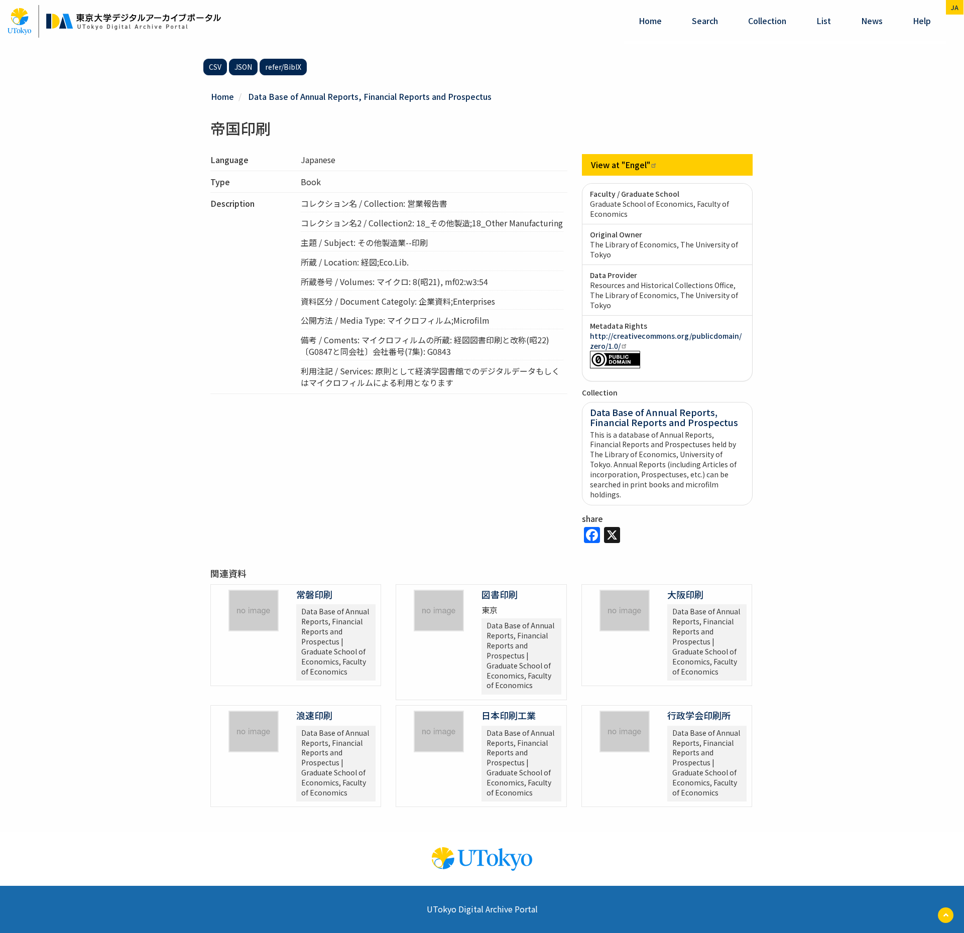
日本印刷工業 (508, 715)
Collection (767, 21)
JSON (243, 67)
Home (650, 21)
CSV (215, 67)
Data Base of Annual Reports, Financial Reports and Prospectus (370, 96)
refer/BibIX (283, 67)
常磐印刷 (314, 594)
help (922, 21)
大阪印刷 (685, 594)
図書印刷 (499, 594)
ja (954, 7)
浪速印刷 (314, 715)
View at (620, 165)
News (872, 21)
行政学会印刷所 (699, 715)
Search (705, 21)
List (823, 21)
